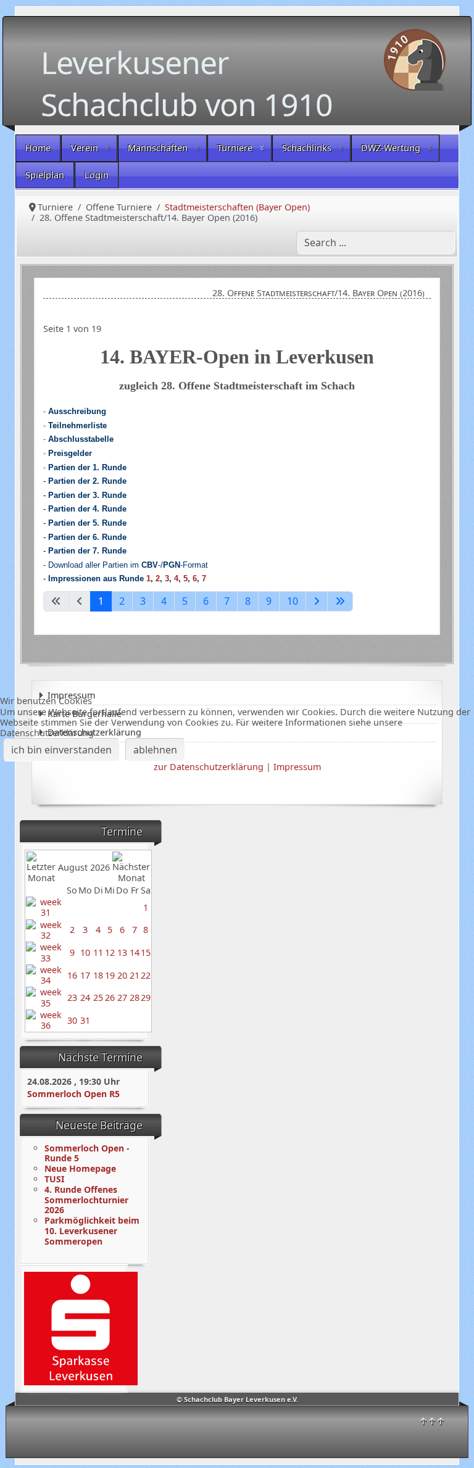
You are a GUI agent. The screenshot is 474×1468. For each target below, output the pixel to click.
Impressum (297, 767)
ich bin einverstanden (61, 750)
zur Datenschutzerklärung (209, 767)
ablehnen (155, 750)
